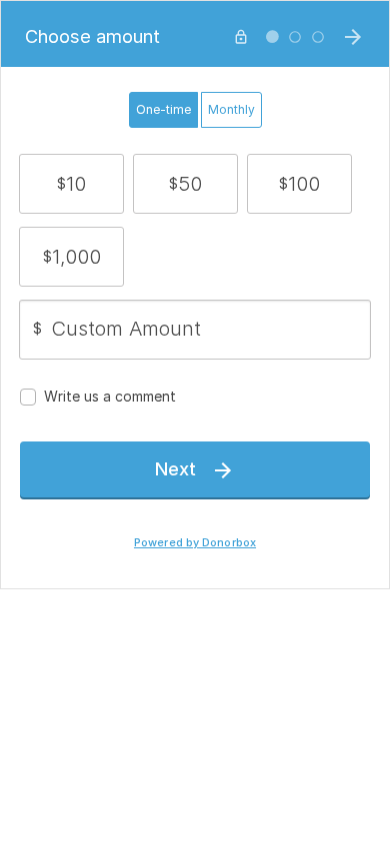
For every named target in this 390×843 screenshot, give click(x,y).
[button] (71, 184)
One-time (163, 109)
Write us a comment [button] (110, 396)
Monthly (231, 109)
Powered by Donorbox (195, 542)
